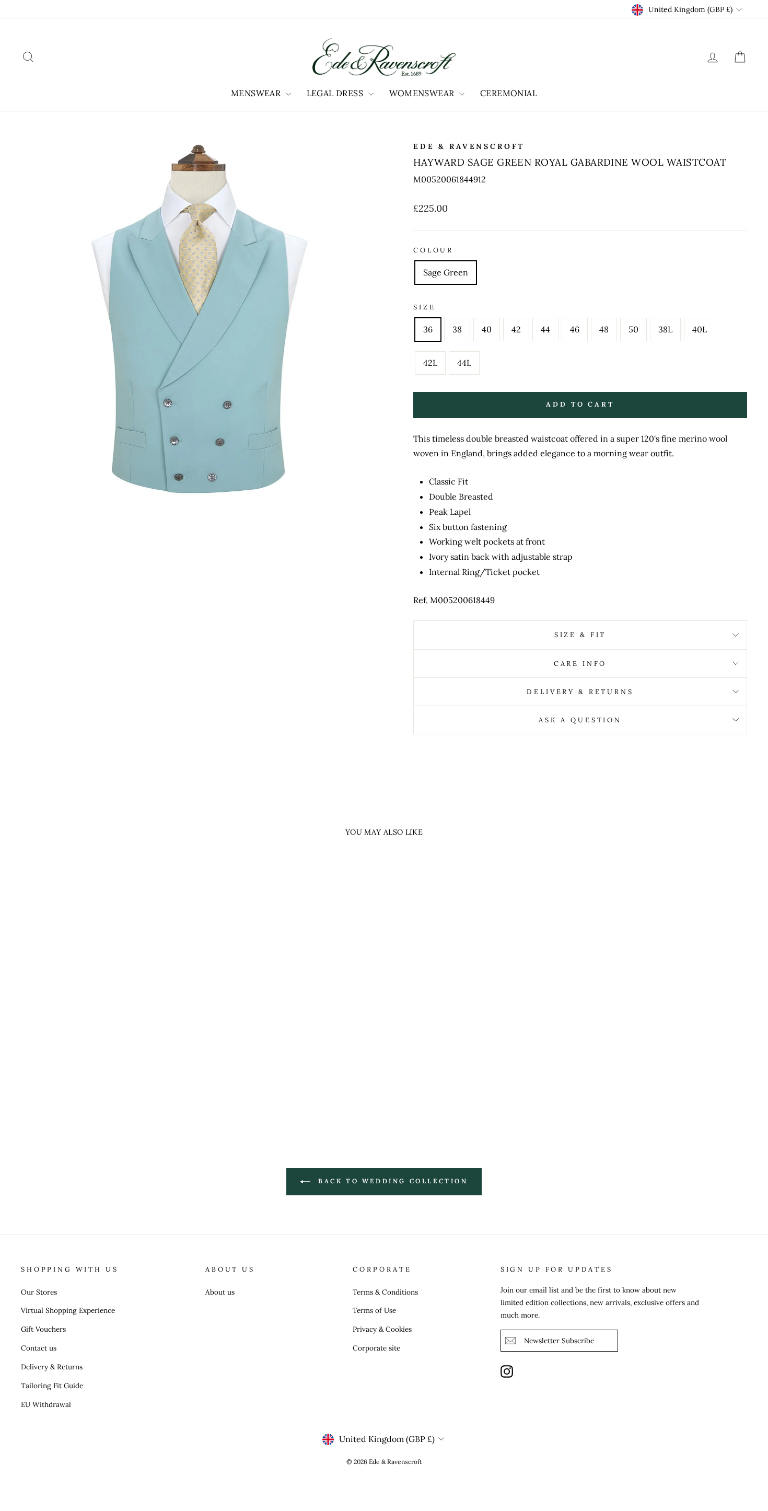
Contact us (38, 1348)
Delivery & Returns (580, 691)
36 (428, 329)
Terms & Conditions (385, 1292)
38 (457, 329)
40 (487, 329)
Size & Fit (580, 634)
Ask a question (580, 720)
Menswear (257, 93)
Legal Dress (336, 93)
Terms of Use (374, 1310)
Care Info (580, 663)
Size (424, 307)
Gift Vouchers (43, 1329)
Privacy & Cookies (382, 1329)
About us (220, 1292)
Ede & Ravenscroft (469, 146)
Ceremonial (508, 93)
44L (464, 362)
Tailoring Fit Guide (52, 1385)
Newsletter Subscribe (559, 1340)
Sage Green (445, 272)
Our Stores (39, 1292)
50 (633, 329)
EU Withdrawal (46, 1404)
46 (574, 329)
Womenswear (423, 93)
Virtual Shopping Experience (68, 1310)
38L (665, 329)
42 (516, 329)
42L (430, 362)
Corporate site (376, 1348)
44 (545, 329)
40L (699, 329)
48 (604, 329)
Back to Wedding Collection (391, 1181)
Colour (433, 250)
